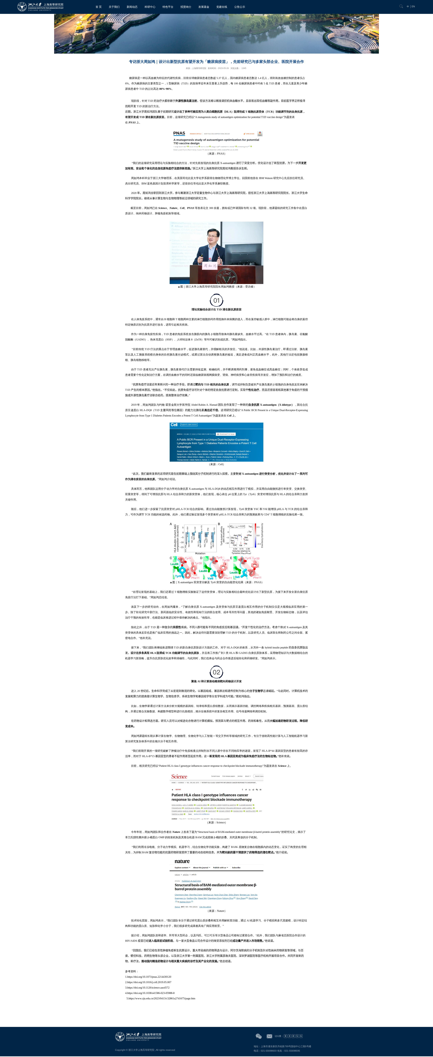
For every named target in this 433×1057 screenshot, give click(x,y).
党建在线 (221, 6)
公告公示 (239, 6)
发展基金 (203, 6)
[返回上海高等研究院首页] (41, 3)
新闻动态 (132, 6)
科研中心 (150, 6)
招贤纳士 (185, 6)
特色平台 (168, 6)
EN (413, 6)
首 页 (99, 6)
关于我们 (114, 6)
